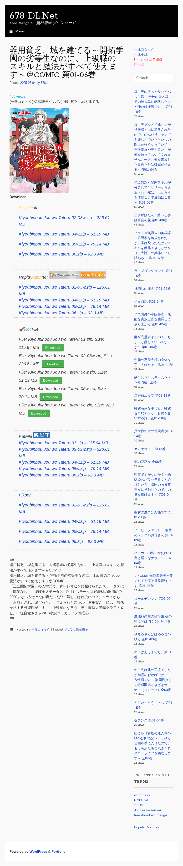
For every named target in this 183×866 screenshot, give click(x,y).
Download (52, 348)
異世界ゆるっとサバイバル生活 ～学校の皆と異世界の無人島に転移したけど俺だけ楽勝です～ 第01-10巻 (153, 102)
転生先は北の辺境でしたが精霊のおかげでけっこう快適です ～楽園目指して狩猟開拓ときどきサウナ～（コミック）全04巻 (153, 680)
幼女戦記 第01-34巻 (149, 301)
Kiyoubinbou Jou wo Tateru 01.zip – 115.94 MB (63, 443)
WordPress (38, 851)
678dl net (141, 800)
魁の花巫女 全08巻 (148, 462)
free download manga (150, 815)
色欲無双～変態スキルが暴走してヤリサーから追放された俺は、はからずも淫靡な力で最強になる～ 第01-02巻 (152, 192)
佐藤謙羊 (82, 629)
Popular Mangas (146, 827)
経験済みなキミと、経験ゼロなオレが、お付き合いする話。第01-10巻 (152, 413)
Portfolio (58, 851)
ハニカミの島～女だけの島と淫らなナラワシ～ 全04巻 (153, 558)
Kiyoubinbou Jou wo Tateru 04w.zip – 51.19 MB (64, 234)
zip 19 (138, 805)
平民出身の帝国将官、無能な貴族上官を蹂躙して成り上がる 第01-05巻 (152, 319)
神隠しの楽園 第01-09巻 (152, 288)
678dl (44, 83)
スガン (69, 629)
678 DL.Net (34, 16)
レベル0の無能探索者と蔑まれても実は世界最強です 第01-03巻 (153, 581)
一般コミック (40, 629)
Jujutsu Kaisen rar (147, 810)
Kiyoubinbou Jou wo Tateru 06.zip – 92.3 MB (61, 254)
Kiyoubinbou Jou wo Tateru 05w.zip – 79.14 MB (64, 244)
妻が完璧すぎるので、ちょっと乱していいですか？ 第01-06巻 (152, 342)
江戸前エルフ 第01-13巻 (152, 395)
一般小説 (140, 54)
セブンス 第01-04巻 (149, 720)
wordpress (142, 795)
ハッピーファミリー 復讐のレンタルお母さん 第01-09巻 (153, 535)
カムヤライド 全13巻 (150, 449)
